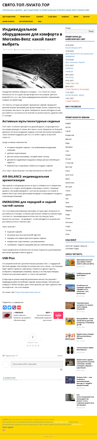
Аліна (67, 171)
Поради (43, 49)
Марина (68, 210)
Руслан (68, 159)
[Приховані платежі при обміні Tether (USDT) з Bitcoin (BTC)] (70, 264)
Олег (67, 151)
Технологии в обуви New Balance (85, 349)
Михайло (69, 147)
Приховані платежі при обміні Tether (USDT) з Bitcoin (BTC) (85, 262)
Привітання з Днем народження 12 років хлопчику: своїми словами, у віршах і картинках (85, 364)
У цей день (52, 17)
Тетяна (68, 230)
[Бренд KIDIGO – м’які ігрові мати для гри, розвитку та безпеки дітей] (70, 323)
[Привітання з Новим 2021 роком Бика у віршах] (70, 339)
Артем (68, 127)
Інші (39, 21)
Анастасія (69, 175)
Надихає (65, 17)
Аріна (67, 179)
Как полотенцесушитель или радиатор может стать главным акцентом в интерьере (85, 400)
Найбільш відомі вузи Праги (84, 274)
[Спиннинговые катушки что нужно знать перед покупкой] (70, 308)
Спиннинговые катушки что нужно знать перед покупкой (85, 306)
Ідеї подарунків (8, 17)
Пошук (68, 28)
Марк (67, 143)
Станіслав (69, 163)
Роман (68, 155)
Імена (76, 17)
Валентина (69, 183)
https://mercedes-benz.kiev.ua (27, 292)
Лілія (67, 202)
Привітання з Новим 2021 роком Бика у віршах (85, 336)
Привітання (25, 17)
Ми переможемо (26, 21)
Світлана (69, 222)
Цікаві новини (8, 21)
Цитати (86, 17)
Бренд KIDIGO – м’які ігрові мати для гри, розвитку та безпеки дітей (85, 321)
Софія (67, 226)
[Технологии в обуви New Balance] (70, 352)
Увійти (60, 356)
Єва (66, 198)
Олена (68, 218)
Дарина (68, 195)
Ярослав (68, 167)
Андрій (68, 123)
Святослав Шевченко (24, 49)
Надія (67, 214)
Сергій (67, 131)
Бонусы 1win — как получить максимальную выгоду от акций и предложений (84, 381)
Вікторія (68, 187)
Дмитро (68, 139)
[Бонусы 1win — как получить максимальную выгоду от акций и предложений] (70, 382)
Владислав (69, 135)
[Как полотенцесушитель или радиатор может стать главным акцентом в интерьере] (70, 399)
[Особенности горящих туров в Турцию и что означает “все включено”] (70, 290)
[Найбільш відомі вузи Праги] (70, 278)
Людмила (69, 206)
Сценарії (39, 17)
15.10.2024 (9, 49)
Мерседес (14, 97)
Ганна (67, 191)
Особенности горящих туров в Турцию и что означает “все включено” (84, 289)
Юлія (67, 234)
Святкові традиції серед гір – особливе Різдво (76, 247)
